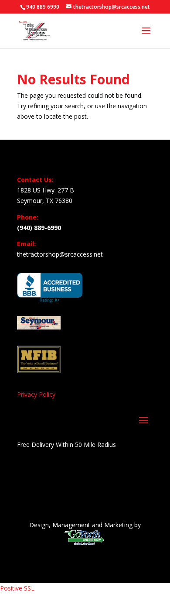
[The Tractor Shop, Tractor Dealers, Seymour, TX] (49, 288)
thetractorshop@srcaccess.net (60, 254)
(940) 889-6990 (39, 227)
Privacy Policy (36, 394)
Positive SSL (17, 588)
